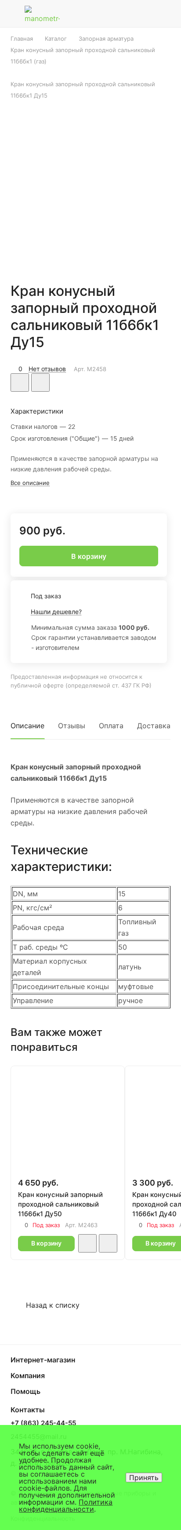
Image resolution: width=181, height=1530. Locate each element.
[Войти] (147, 13)
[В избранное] (20, 382)
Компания (28, 1375)
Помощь (25, 1391)
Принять (144, 1477)
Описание (27, 725)
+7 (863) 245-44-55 (43, 1423)
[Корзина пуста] (167, 13)
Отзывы (71, 725)
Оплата (111, 725)
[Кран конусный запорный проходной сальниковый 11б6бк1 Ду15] (90, 185)
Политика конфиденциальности (65, 1505)
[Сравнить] (40, 382)
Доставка (153, 725)
